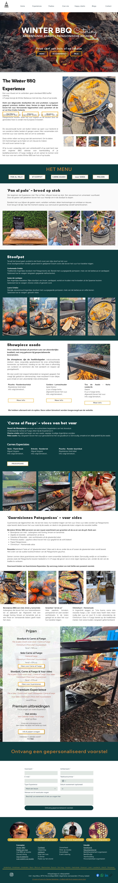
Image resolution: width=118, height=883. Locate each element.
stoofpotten (27, 103)
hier (32, 739)
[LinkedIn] (106, 875)
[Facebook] (97, 875)
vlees (28, 105)
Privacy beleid (84, 876)
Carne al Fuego (44, 642)
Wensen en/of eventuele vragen (37, 792)
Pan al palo (12, 693)
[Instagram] (11, 874)
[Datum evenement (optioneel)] (62, 789)
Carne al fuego (49, 693)
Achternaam (65, 769)
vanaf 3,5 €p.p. (31, 719)
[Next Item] (110, 105)
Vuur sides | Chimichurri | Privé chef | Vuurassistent (31, 697)
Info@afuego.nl (53, 874)
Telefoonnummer (67, 777)
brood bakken (52, 105)
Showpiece (38, 693)
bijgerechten (33, 108)
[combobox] (41, 789)
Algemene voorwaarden (68, 876)
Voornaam (29, 769)
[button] (37, 6)
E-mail (28, 777)
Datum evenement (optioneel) (71, 784)
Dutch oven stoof (29, 642)
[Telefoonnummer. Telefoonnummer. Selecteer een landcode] (64, 781)
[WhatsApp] (102, 875)
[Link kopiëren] (110, 875)
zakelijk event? (35, 737)
